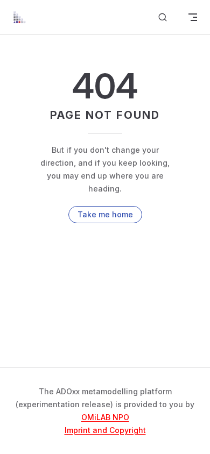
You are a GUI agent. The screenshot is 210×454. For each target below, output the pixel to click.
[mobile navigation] (193, 17)
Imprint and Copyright (105, 430)
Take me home (105, 214)
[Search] (163, 17)
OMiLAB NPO (105, 417)
